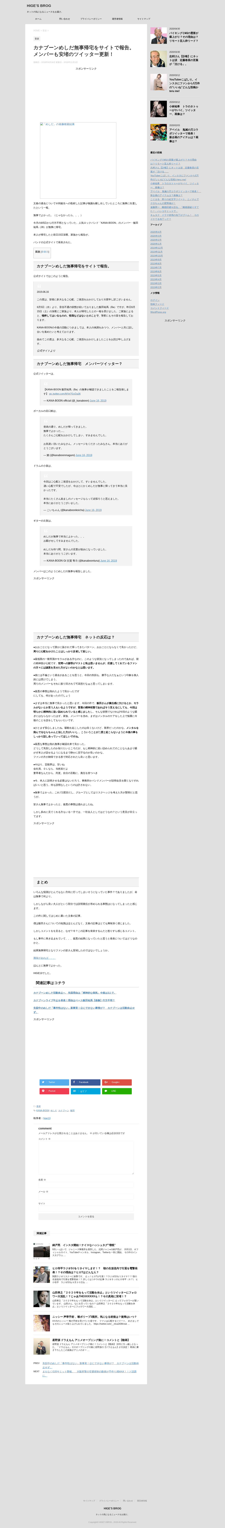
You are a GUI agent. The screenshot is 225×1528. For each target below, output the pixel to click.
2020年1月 (156, 243)
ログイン (155, 300)
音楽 (38, 1106)
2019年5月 (156, 275)
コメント (44, 1139)
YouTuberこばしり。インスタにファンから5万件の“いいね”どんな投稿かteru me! (184, 85)
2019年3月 (156, 283)
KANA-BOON (42, 1110)
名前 (42, 1179)
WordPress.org (158, 312)
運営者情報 (117, 19)
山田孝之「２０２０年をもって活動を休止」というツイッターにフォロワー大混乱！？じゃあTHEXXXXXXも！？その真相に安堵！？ (94, 1294)
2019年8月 (156, 263)
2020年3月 (156, 236)
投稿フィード (157, 304)
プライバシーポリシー (91, 19)
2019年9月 (156, 259)
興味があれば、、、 (44, 958)
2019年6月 (156, 271)
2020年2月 (156, 240)
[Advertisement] (86, 94)
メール (43, 1191)
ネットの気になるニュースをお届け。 (112, 1514)
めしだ (54, 1110)
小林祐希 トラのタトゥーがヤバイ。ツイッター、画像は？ (183, 110)
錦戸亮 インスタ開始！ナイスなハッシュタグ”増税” (84, 1245)
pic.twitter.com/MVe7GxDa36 (65, 393)
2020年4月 (156, 232)
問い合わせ (64, 19)
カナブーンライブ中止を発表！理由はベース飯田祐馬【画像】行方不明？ (74, 1000)
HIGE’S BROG (39, 6)
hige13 (46, 1118)
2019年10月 (156, 255)
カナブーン (63, 1110)
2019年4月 (156, 279)
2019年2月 (156, 287)
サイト (41, 1203)
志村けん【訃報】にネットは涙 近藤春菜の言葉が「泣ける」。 (183, 60)
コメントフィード (159, 308)
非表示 (45, 252)
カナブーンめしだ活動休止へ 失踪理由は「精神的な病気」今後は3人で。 (74, 992)
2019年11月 (156, 251)
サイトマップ (143, 19)
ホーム (38, 19)
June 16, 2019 (98, 400)
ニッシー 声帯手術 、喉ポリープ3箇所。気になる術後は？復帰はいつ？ (94, 1316)
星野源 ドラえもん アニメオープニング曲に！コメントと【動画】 (91, 1340)
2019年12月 (156, 247)
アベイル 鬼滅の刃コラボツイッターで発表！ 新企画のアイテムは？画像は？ (183, 135)
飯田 (72, 1110)
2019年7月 (156, 267)
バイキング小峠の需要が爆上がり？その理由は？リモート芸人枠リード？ (183, 37)
